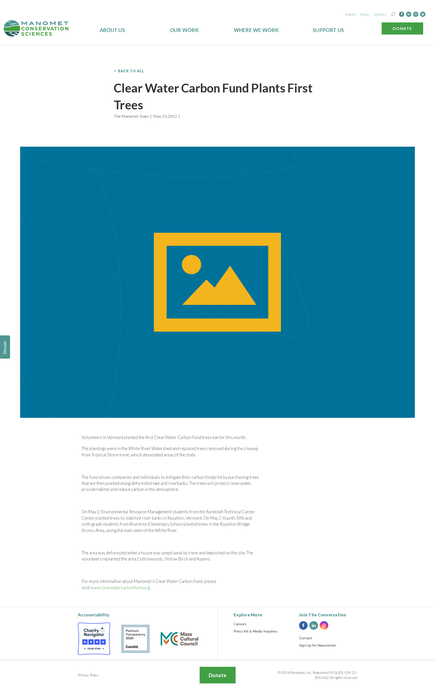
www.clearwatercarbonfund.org (120, 587)
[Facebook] (401, 14)
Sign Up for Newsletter (317, 645)
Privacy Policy (88, 675)
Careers (240, 624)
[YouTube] (422, 14)
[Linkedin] (408, 14)
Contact (380, 14)
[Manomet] (36, 28)
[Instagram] (415, 14)
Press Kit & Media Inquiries (255, 631)
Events (350, 14)
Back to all (131, 71)
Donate (402, 28)
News (364, 14)
